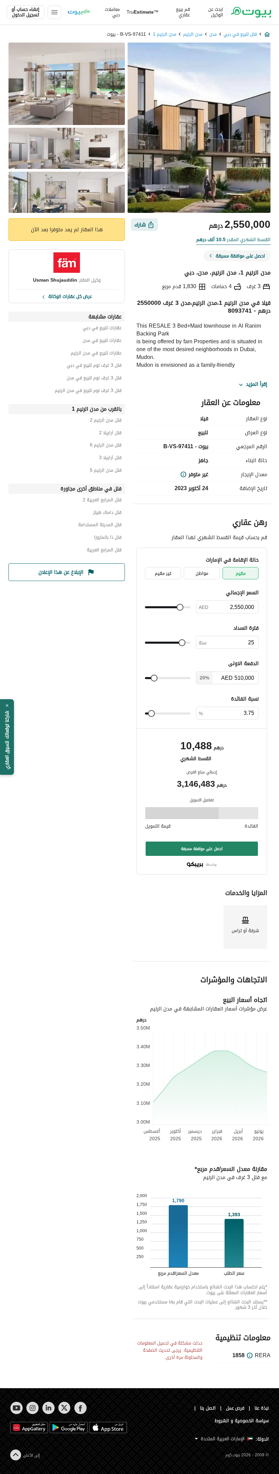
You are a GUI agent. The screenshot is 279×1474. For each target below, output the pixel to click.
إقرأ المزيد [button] (256, 384)
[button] (7, 737)
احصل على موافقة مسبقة (202, 848)
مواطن (202, 573)
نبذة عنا (262, 1408)
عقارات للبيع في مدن (102, 341)
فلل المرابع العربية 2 (102, 500)
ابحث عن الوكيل (215, 12)
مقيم (241, 573)
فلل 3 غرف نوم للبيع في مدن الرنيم (88, 391)
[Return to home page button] (251, 12)
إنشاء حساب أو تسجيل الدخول (25, 12)
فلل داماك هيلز (107, 513)
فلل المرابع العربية (104, 550)
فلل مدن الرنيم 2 (105, 421)
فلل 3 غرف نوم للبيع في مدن (94, 378)
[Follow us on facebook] (80, 1408)
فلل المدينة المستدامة (99, 525)
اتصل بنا (208, 1408)
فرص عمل (235, 1408)
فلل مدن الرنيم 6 (105, 446)
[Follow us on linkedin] (48, 1408)
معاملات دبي (112, 12)
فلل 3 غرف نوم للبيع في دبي (94, 366)
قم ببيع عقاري (183, 12)
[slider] (180, 607)
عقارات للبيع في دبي (102, 328)
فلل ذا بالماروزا (107, 538)
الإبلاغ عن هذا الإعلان (60, 572)
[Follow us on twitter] (64, 1408)
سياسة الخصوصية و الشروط (242, 1420)
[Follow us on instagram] (32, 1408)
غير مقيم (163, 573)
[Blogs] (79, 12)
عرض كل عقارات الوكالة (70, 296)
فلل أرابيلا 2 (110, 433)
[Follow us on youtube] (16, 1408)
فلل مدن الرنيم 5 (105, 471)
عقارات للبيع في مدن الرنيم (96, 354)
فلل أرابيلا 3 (110, 458)
